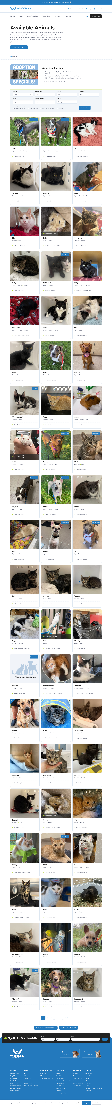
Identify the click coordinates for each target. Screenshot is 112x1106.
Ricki (45, 865)
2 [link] (47, 1018)
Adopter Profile (19, 47)
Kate (23, 457)
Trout (45, 417)
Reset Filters (85, 108)
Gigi (75, 820)
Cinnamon (78, 238)
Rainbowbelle (48, 686)
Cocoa (54, 233)
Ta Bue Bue (78, 730)
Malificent (16, 328)
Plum (14, 551)
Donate (97, 16)
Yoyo (14, 641)
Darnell (15, 820)
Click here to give (63, 2)
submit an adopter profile (46, 1028)
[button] (45, 95)
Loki (45, 372)
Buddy (45, 462)
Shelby (46, 507)
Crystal (15, 507)
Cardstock (47, 775)
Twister (15, 193)
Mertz (76, 462)
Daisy (45, 238)
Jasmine (77, 686)
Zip (13, 238)
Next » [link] (67, 1018)
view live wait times (68, 1028)
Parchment (78, 999)
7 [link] (60, 1018)
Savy (45, 328)
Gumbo (46, 596)
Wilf (76, 551)
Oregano (46, 954)
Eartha (14, 910)
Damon (77, 372)
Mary (23, 455)
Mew (14, 372)
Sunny (14, 865)
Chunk (76, 417)
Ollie (45, 641)
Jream (14, 148)
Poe (75, 865)
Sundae (46, 999)
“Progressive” (17, 417)
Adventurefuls (17, 954)
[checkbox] (19, 109)
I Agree (87, 1103)
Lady (76, 283)
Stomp (76, 775)
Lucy (14, 283)
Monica (15, 686)
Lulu (13, 596)
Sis (75, 148)
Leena (76, 507)
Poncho (46, 551)
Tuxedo (77, 596)
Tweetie (55, 636)
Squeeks (15, 775)
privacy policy (76, 1103)
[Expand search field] (87, 16)
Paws (45, 910)
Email (72, 1036)
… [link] (56, 1018)
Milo (76, 193)
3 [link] (51, 1018)
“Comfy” (15, 999)
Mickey (77, 954)
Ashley (14, 462)
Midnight (77, 641)
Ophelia (46, 193)
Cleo (45, 730)
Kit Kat (77, 910)
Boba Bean (47, 283)
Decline (97, 1103)
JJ (44, 148)
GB (75, 328)
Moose (14, 730)
